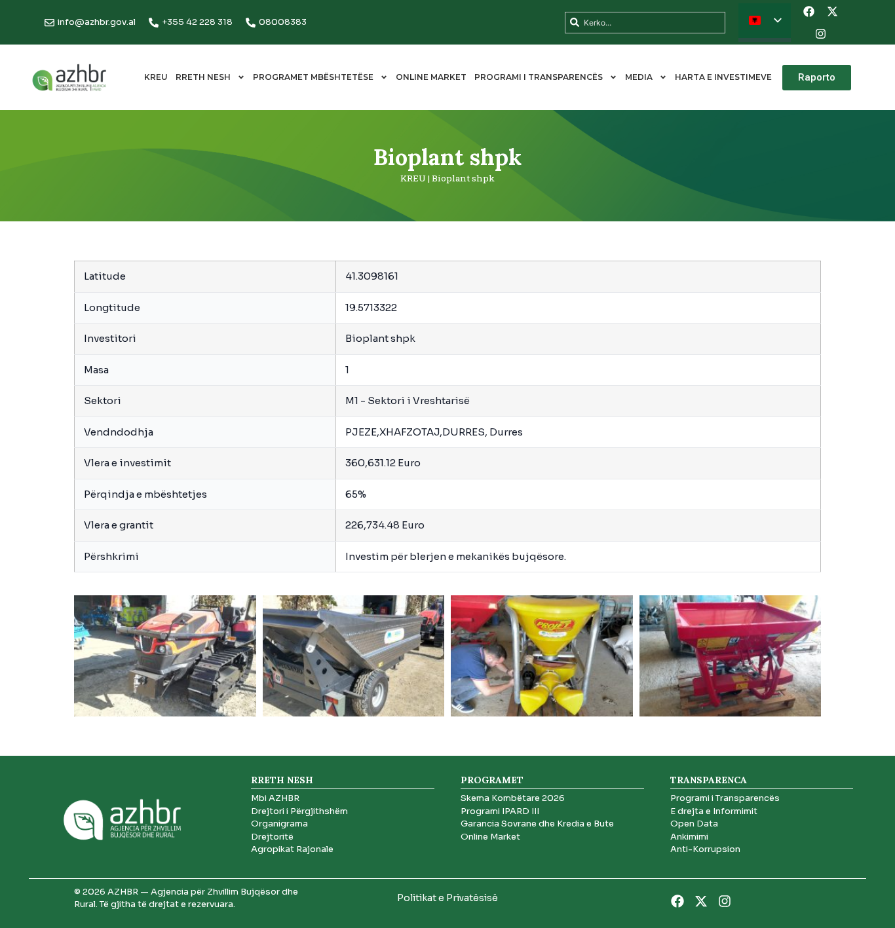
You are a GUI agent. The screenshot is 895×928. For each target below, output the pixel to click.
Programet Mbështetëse (313, 77)
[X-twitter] (832, 11)
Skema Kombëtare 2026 (513, 798)
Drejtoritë (272, 836)
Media (639, 77)
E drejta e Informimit (713, 811)
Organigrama (279, 823)
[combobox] (645, 22)
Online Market (431, 77)
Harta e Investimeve (723, 77)
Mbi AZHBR (275, 798)
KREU (413, 178)
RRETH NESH (203, 77)
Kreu (156, 77)
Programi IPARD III (500, 811)
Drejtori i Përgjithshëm (299, 811)
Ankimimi (689, 836)
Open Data (694, 823)
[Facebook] (808, 11)
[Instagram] (820, 33)
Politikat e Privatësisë (447, 898)
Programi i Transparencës (538, 77)
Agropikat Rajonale (292, 849)
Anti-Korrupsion (705, 849)
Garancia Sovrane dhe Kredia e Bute (537, 823)
